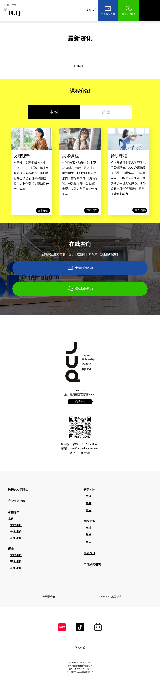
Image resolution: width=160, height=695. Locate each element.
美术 (88, 503)
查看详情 (43, 210)
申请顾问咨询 (84, 267)
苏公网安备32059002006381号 (80, 672)
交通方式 (80, 401)
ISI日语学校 (48, 596)
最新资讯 (89, 553)
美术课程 (16, 531)
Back (80, 66)
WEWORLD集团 (107, 596)
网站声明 (80, 647)
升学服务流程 (16, 500)
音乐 (88, 510)
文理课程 (16, 525)
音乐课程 (16, 538)
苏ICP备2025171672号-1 (80, 669)
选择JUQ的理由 (18, 489)
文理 (88, 496)
